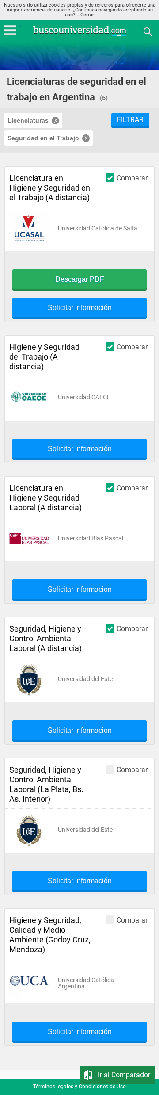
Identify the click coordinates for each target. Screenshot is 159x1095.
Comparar (132, 178)
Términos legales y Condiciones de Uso (79, 1087)
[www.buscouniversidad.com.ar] (79, 35)
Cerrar (87, 15)
